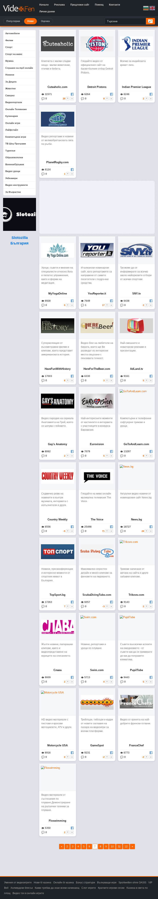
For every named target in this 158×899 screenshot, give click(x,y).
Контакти (114, 4)
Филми (9, 40)
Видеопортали (13, 102)
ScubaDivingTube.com (96, 594)
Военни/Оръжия (14, 164)
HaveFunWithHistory (58, 368)
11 (119, 846)
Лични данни (47, 11)
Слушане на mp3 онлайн (19, 68)
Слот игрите (88, 887)
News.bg (136, 519)
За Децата (10, 81)
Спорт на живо (13, 54)
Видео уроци (12, 171)
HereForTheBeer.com (97, 368)
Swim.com (97, 670)
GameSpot (97, 745)
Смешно (10, 95)
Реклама (59, 4)
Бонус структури (85, 882)
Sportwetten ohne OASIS (132, 882)
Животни (10, 88)
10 (112, 846)
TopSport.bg (57, 594)
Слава (57, 670)
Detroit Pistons (96, 86)
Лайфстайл (11, 130)
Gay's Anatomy (57, 444)
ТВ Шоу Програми (15, 143)
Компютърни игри (15, 137)
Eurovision (97, 444)
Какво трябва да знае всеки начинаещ (57, 887)
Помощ (99, 4)
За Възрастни (13, 192)
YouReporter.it (97, 293)
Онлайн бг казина (63, 882)
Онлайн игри (12, 123)
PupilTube (136, 670)
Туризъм (10, 150)
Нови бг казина (42, 882)
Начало (44, 4)
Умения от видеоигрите (18, 882)
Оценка (45, 21)
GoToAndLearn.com (136, 444)
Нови (30, 21)
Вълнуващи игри (106, 882)
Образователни (14, 157)
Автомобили (12, 33)
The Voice (97, 519)
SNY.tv (136, 293)
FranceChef (136, 745)
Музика (9, 61)
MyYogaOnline (57, 293)
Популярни (13, 21)
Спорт (8, 47)
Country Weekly (57, 519)
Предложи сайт (79, 4)
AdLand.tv (136, 368)
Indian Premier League (136, 86)
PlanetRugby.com (57, 162)
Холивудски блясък (21, 887)
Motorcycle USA (57, 745)
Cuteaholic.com (57, 86)
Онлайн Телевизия (16, 109)
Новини (9, 74)
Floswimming (57, 820)
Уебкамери (11, 178)
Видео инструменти (16, 185)
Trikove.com (136, 594)
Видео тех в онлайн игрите (28, 893)
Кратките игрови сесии (111, 887)
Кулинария (11, 116)
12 (126, 846)
